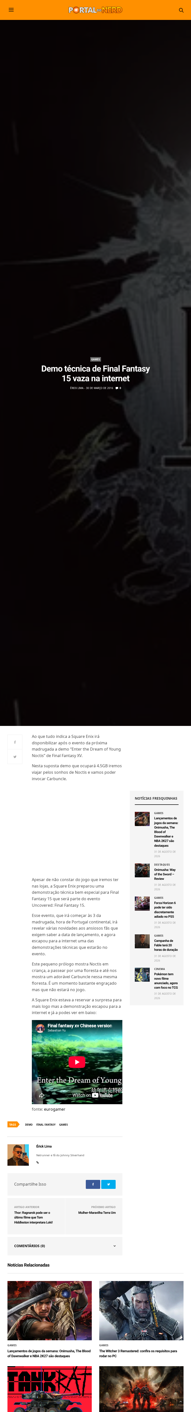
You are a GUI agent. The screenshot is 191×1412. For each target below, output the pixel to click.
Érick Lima (76, 388)
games (63, 1124)
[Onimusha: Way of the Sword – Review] (142, 870)
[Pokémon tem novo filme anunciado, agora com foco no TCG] (142, 975)
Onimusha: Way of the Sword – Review (165, 874)
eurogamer (54, 1109)
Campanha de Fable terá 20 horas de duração (166, 945)
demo (29, 1124)
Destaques (162, 864)
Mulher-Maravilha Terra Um (97, 1213)
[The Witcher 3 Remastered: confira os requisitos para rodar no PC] (141, 1310)
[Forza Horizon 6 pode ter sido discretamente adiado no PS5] (142, 903)
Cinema (159, 969)
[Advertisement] (157, 758)
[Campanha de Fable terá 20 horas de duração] (142, 941)
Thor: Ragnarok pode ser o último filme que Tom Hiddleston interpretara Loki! (33, 1217)
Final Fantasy (45, 1124)
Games (95, 359)
